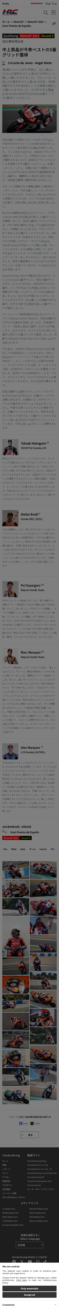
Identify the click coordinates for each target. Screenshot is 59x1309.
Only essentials (29, 1288)
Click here (21, 1280)
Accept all (29, 1294)
